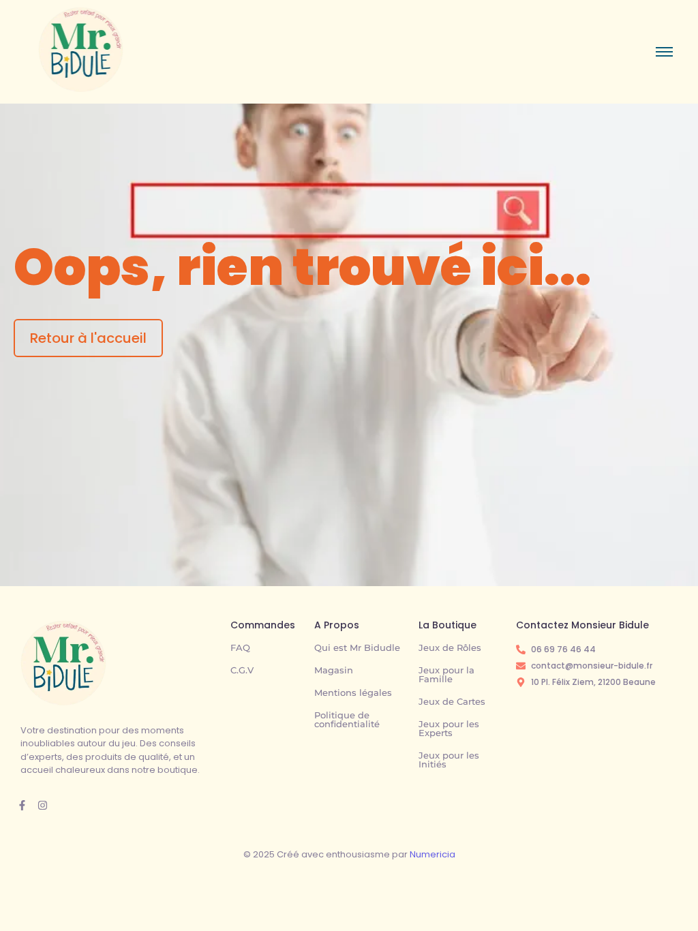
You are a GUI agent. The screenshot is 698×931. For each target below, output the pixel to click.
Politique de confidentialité (347, 719)
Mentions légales (353, 692)
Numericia (432, 854)
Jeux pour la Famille (446, 674)
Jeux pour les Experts (449, 728)
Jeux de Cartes (452, 701)
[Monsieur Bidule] (63, 662)
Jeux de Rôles (450, 647)
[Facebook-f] (22, 805)
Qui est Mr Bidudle (357, 647)
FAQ (240, 647)
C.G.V (242, 670)
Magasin (333, 670)
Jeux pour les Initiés (449, 759)
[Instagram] (42, 805)
